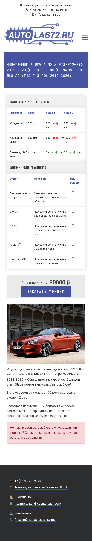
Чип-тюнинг (17, 64)
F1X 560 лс (43, 69)
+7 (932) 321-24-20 (47, 14)
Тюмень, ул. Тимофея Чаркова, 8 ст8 (47, 5)
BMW (38, 64)
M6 (50, 64)
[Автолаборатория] (39, 34)
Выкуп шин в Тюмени (46, 539)
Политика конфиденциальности (38, 503)
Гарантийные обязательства (35, 519)
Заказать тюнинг (46, 291)
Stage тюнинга (25, 384)
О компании (23, 497)
